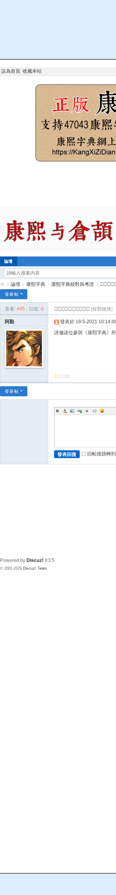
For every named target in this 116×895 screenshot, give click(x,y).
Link (80, 411)
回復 (65, 376)
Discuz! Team (35, 568)
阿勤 (9, 321)
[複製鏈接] (101, 308)
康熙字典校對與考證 (72, 284)
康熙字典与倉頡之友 (2, 284)
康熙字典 (35, 284)
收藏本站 (32, 71)
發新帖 (12, 294)
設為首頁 (10, 71)
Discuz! (34, 560)
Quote (87, 411)
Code (95, 411)
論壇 (15, 284)
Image (72, 411)
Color (65, 411)
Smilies (102, 411)
